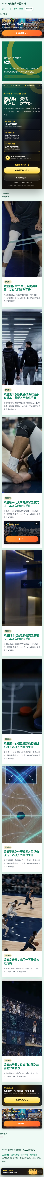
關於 (21, 9)
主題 (10, 9)
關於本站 (24, 1155)
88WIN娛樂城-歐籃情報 (14, 3)
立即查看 (33, 1171)
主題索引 (5, 1155)
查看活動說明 (22, 178)
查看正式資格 (22, 1100)
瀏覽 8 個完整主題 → (12, 77)
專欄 (15, 9)
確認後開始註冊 (22, 170)
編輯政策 (15, 1155)
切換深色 (29, 8)
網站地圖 (33, 1155)
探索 (4, 9)
